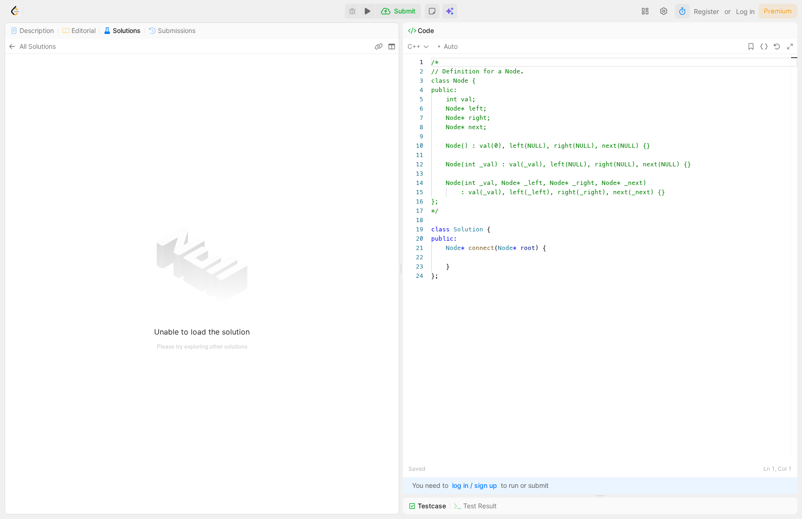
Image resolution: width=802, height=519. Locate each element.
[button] (432, 11)
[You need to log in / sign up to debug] (352, 11)
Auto (451, 46)
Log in (745, 11)
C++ (413, 46)
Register (706, 11)
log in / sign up (474, 485)
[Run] (367, 11)
